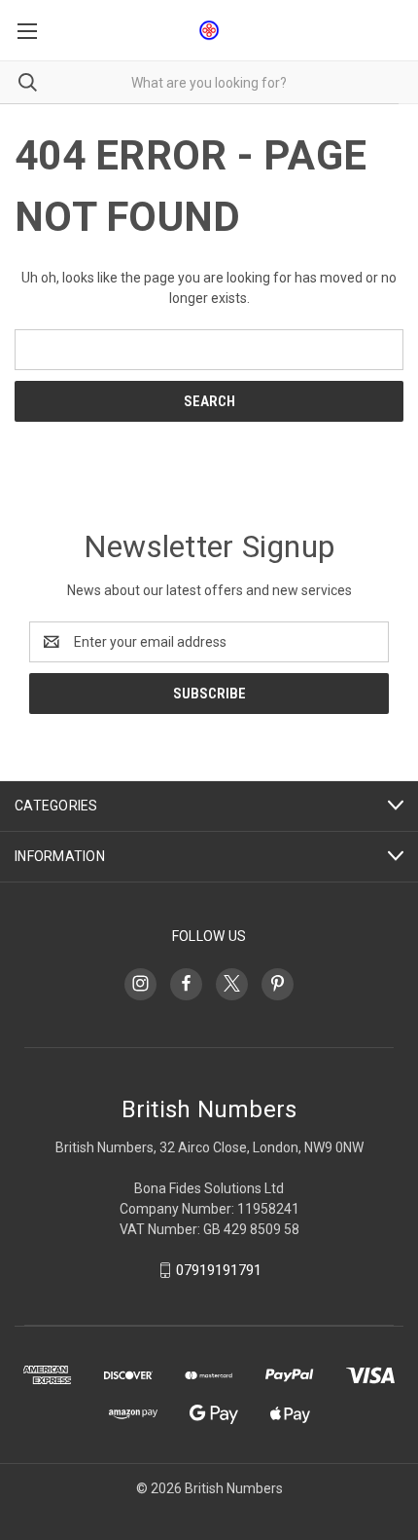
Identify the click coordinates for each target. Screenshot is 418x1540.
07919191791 (218, 1270)
